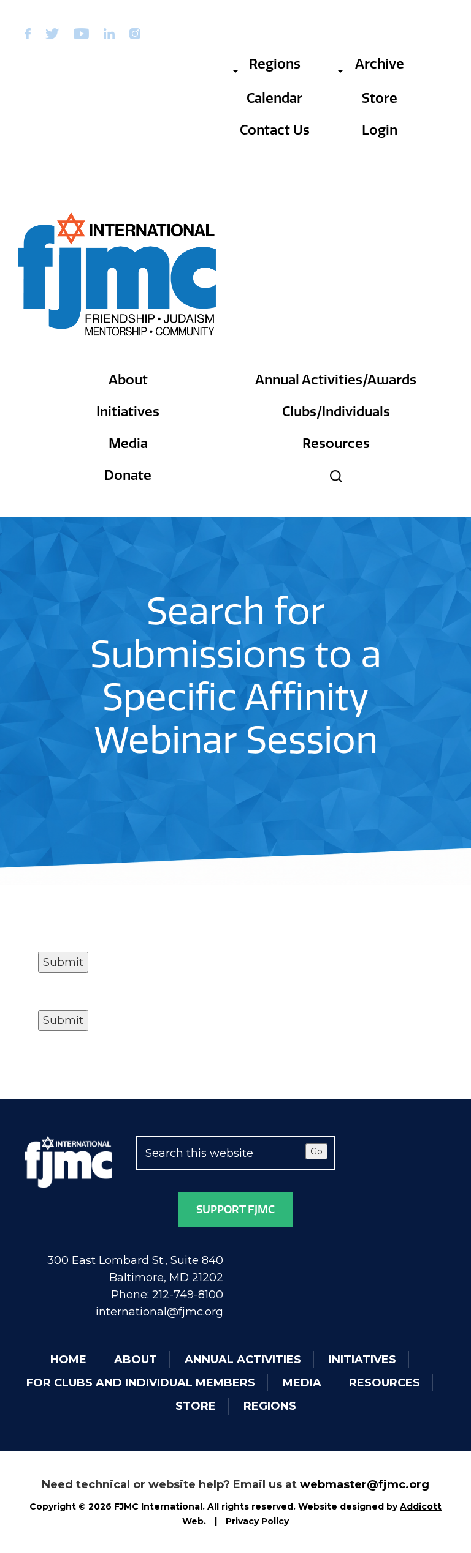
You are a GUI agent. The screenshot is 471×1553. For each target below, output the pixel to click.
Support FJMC (235, 1209)
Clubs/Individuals (336, 411)
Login (379, 130)
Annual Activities (243, 1359)
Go (316, 1151)
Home (68, 1359)
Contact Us (275, 130)
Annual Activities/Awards (335, 380)
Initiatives (127, 411)
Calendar (274, 98)
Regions (275, 64)
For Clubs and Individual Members (140, 1383)
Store (379, 98)
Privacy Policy (257, 1521)
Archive (379, 64)
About (128, 380)
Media (128, 443)
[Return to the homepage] (117, 274)
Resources (336, 443)
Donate (127, 475)
